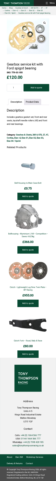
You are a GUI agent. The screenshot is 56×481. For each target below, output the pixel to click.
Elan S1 (25, 138)
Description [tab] (16, 102)
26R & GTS (37, 135)
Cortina (10, 138)
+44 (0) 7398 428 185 (33, 442)
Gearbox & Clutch (24, 135)
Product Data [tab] (32, 102)
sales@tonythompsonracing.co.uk (28, 445)
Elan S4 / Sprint (13, 141)
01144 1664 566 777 (30, 438)
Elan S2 (32, 138)
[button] (44, 23)
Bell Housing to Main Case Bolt (28, 183)
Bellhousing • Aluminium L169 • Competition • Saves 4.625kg (28, 235)
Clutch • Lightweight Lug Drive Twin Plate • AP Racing (28, 288)
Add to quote (36, 88)
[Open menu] (50, 3)
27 (44, 135)
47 (47, 135)
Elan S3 (40, 138)
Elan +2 (17, 138)
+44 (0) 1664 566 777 (31, 435)
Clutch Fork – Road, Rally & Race (28, 341)
